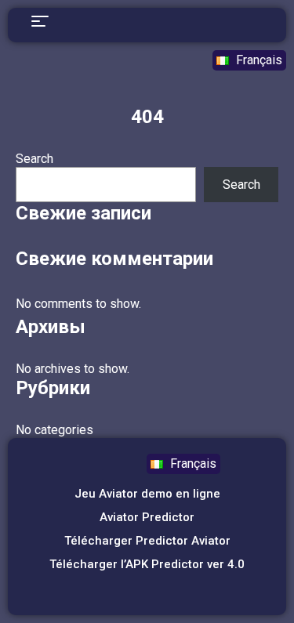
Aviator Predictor (147, 517)
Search (34, 158)
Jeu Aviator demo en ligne (147, 494)
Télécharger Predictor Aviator (147, 541)
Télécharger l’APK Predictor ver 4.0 (147, 564)
